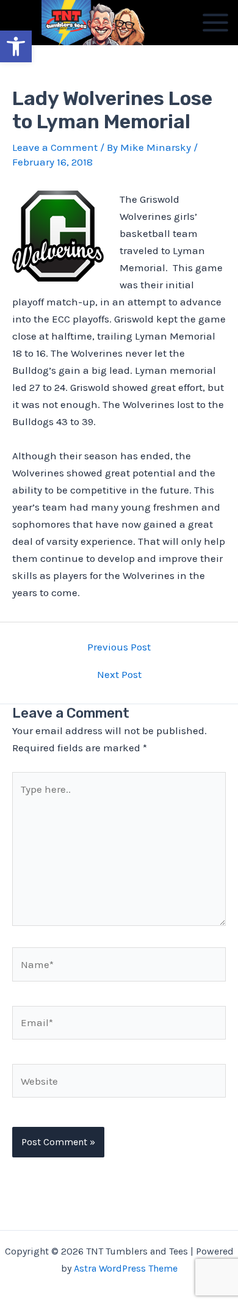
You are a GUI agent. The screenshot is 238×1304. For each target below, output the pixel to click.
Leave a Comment (55, 147)
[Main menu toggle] (215, 22)
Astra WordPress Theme (126, 1268)
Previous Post (119, 647)
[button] (16, 46)
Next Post (119, 674)
